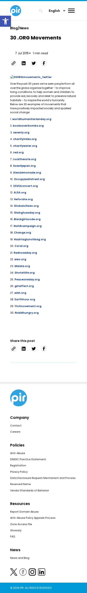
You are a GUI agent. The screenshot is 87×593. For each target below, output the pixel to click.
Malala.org (22, 266)
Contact (16, 425)
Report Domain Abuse (24, 511)
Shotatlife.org (25, 272)
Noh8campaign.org (28, 226)
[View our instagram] (32, 572)
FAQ (12, 536)
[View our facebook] (23, 572)
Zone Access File (21, 524)
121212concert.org (25, 186)
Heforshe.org (23, 199)
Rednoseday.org (25, 253)
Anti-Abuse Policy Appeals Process (33, 518)
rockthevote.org (24, 159)
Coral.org (21, 246)
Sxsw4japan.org (24, 166)
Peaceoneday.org (27, 279)
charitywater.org (25, 146)
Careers (15, 432)
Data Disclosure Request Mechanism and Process (43, 478)
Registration (18, 465)
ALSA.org (20, 192)
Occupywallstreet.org (29, 179)
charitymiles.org (25, 139)
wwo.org (20, 259)
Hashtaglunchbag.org (30, 239)
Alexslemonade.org (27, 172)
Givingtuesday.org (27, 212)
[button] (5, 21)
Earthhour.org (25, 299)
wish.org (20, 293)
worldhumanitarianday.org (31, 119)
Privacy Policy (19, 472)
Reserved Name (20, 484)
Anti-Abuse (17, 453)
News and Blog (19, 558)
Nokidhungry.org (27, 313)
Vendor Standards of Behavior (29, 490)
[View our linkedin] (41, 572)
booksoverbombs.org (28, 125)
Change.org (22, 232)
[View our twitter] (13, 572)
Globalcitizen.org (26, 206)
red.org (18, 152)
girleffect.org (24, 286)
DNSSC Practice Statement (28, 459)
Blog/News (19, 28)
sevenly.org (21, 132)
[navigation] (41, 11)
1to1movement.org (28, 306)
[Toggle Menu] (71, 10)
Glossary (16, 530)
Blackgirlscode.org (27, 219)
